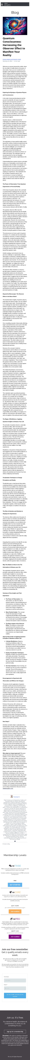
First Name (6, 977)
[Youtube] (15, 841)
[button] (28, 4)
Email (5, 984)
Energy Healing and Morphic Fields (12, 59)
